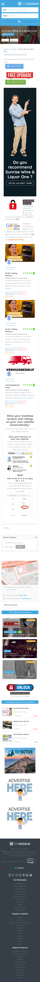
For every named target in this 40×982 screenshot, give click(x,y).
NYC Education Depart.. (21, 734)
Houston (20, 928)
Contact (20, 905)
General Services (10, 632)
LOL (23, 293)
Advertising (20, 970)
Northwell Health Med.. (21, 708)
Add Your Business (20, 886)
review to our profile (14, 232)
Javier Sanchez (10, 323)
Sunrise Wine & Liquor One (20, 693)
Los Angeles (20, 925)
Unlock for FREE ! (15, 66)
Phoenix (20, 939)
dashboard (22, 483)
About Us (20, 902)
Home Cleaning (20, 967)
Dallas (20, 944)
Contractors (20, 964)
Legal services (20, 975)
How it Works (20, 891)
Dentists (20, 956)
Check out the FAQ (20, 894)
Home (6, 49)
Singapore (20, 936)
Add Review (9, 34)
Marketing (20, 959)
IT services (20, 972)
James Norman (10, 267)
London (20, 917)
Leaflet (35, 584)
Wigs (7, 528)
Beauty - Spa (9, 672)
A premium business (17, 82)
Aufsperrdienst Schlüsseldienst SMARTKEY (20, 634)
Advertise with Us (20, 889)
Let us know (9, 237)
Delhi (20, 933)
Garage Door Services (20, 951)
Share (15, 40)
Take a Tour (20, 899)
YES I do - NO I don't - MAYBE (20, 183)
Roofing (20, 978)
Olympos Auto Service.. (21, 721)
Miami (20, 941)
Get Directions (11, 589)
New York (17, 742)
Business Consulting (20, 954)
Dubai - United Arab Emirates (20, 923)
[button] (5, 29)
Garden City (18, 715)
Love (11, 296)
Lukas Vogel (9, 379)
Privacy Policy (20, 910)
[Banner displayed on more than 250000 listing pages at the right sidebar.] (20, 789)
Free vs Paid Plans (20, 897)
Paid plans (30, 217)
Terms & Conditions (20, 907)
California (20, 931)
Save (6, 40)
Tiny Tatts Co (9, 674)
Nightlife (7, 651)
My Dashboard (20, 883)
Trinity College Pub (11, 653)
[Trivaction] (20, 760)
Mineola (17, 728)
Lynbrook (13, 49)
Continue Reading (27, 398)
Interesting (12, 293)
